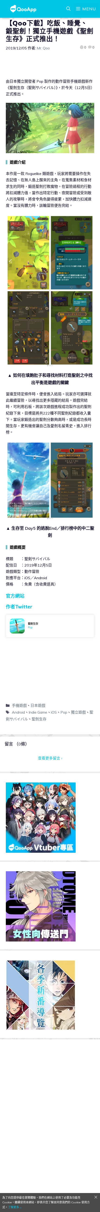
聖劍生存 (39, 719)
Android (18, 712)
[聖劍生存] (50, 626)
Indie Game (38, 712)
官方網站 (15, 596)
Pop (63, 712)
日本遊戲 (37, 705)
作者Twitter (19, 607)
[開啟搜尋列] (68, 9)
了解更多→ (15, 1207)
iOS (54, 712)
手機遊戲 (19, 705)
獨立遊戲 (78, 712)
